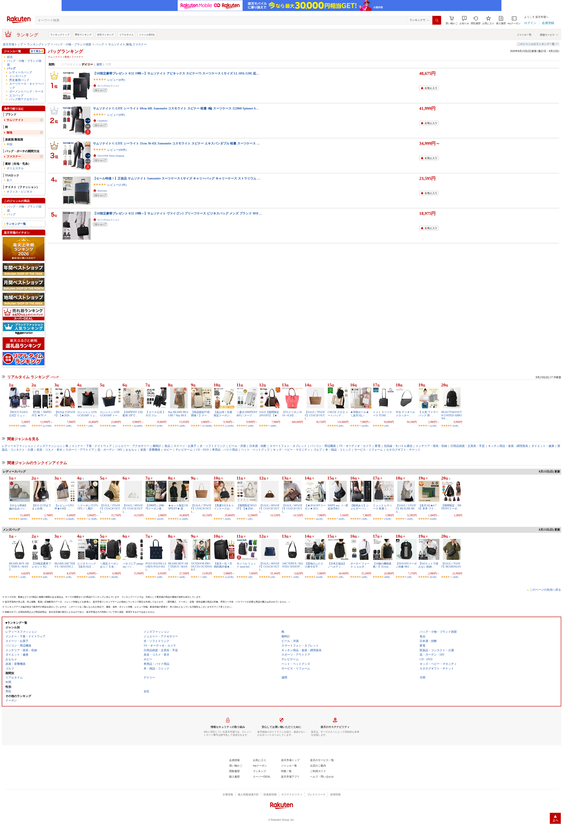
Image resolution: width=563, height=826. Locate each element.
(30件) (364, 577)
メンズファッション (49, 446)
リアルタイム (126, 34)
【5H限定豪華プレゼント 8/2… (41, 565)
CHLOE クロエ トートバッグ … (338, 414)
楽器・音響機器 (150, 449)
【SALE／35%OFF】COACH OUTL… (110, 508)
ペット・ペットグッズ (255, 449)
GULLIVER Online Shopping (110, 156)
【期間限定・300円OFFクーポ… (451, 507)
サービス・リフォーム (368, 449)
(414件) (365, 426)
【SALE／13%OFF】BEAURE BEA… (406, 508)
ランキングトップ (59, 34)
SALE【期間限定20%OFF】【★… (269, 414)
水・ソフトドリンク (212, 446)
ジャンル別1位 (147, 34)
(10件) (68, 426)
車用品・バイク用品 (225, 449)
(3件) (113, 426)
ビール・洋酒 (237, 446)
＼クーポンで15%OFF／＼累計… (87, 507)
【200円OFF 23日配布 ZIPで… (133, 414)
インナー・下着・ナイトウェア (92, 446)
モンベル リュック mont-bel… (246, 565)
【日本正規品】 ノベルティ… (337, 565)
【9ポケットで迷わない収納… (428, 565)
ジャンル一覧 (524, 34)
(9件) (204, 577)
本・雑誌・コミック (338, 449)
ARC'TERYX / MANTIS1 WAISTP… (292, 565)
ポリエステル (15, 168)
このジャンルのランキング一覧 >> (538, 44)
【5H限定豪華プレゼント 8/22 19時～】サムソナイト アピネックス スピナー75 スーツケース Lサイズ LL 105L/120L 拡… (176, 73)
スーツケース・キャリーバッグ (26, 85)
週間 (99, 64)
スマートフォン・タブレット (288, 446)
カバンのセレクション (108, 86)
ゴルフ (317, 449)
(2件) (90, 426)
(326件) (433, 519)
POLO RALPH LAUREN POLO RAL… (156, 567)
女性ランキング (105, 34)
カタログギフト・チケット (403, 449)
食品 (167, 446)
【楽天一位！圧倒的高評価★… (223, 565)
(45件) (341, 519)
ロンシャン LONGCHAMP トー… (110, 414)
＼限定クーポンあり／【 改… (109, 565)
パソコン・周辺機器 (323, 446)
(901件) (23, 519)
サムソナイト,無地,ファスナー (127, 44)
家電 (377, 446)
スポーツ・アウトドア (80, 449)
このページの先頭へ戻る (545, 589)
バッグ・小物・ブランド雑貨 (72, 44)
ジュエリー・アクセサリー (132, 446)
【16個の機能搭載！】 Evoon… (382, 565)
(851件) (433, 577)
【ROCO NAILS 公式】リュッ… (18, 414)
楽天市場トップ (13, 44)
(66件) (182, 577)
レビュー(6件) (116, 79)
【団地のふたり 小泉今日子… (314, 565)
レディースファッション (17, 446)
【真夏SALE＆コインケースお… (224, 507)
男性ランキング (83, 34)
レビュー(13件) (116, 184)
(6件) (341, 426)
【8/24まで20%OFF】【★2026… (65, 414)
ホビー (168, 449)
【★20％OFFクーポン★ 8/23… (315, 507)
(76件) (364, 519)
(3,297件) (229, 577)
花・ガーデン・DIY (109, 449)
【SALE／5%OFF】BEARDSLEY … (451, 567)
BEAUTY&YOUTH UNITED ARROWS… (451, 415)
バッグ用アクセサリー (23, 99)
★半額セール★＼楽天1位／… (359, 414)
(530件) (91, 577)
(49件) (273, 426)
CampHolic (102, 121)
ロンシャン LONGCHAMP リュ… (87, 414)
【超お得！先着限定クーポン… (223, 414)
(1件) (386, 426)
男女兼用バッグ (19, 80)
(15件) (68, 577)
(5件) (409, 577)
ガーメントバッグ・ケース (26, 91)
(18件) (23, 426)
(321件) (433, 426)
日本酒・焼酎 (257, 446)
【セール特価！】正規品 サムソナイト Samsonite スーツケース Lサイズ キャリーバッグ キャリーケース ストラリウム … (176, 178)
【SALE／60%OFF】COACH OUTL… (133, 508)
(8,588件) (138, 426)
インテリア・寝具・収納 (431, 446)
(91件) (455, 426)
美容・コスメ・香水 (49, 449)
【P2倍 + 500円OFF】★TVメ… (41, 414)
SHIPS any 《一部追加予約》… (338, 507)
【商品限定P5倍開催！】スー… (200, 414)
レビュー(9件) (116, 114)
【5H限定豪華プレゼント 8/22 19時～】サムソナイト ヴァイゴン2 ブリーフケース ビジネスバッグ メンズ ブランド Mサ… (177, 213)
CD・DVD (202, 449)
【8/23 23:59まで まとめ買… (41, 507)
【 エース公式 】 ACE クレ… (155, 414)
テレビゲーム (184, 449)
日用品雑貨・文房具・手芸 (467, 446)
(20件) (455, 577)
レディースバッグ (20, 72)
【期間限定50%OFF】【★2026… (247, 507)
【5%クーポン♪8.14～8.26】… (292, 414)
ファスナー (14, 156)
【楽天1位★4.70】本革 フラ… (427, 507)
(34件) (251, 426)
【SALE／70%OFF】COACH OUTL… (315, 415)
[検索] (436, 20)
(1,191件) (229, 426)
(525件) (319, 577)
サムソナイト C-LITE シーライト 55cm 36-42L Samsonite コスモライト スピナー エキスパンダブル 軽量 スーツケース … (176, 143)
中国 (9, 144)
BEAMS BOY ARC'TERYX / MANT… (19, 567)
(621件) (319, 519)
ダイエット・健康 (542, 446)
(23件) (23, 577)
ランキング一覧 (16, 223)
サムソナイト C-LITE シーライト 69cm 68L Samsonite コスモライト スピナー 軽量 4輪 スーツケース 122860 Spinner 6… (176, 108)
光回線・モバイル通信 (398, 446)
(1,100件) (183, 519)
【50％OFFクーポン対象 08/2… (406, 565)
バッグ (99, 44)
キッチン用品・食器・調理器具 (508, 446)
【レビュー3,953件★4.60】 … (64, 507)
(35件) (410, 519)
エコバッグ (16, 95)
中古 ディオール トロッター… (405, 414)
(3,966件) (70, 519)
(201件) (160, 519)
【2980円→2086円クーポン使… (155, 507)
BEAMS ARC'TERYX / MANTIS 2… (65, 565)
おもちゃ (131, 449)
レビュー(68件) (116, 149)
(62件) (228, 519)
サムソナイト (15, 120)
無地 (9, 132)
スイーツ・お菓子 (185, 446)
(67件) (160, 426)
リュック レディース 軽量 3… (382, 507)
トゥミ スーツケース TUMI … (382, 414)
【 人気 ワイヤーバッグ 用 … (428, 414)
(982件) (114, 577)
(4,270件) (47, 426)
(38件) (182, 426)
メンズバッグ (17, 76)
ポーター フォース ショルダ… (359, 565)
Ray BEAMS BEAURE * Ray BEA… (178, 414)
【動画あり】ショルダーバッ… (359, 507)
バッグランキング (65, 51)
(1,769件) (92, 519)
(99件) (387, 577)
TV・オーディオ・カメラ (355, 446)
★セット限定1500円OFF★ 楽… (178, 507)
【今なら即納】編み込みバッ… (18, 507)
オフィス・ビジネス (19, 191)
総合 (10, 57)
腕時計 (157, 446)
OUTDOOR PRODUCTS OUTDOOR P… (201, 567)
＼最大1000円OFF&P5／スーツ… (247, 414)
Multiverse (102, 191)
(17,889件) (207, 426)
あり (9, 180)
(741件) (387, 519)
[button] (464, 20)
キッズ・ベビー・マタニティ (291, 449)
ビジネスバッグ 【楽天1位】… (86, 565)
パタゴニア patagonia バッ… (133, 565)
